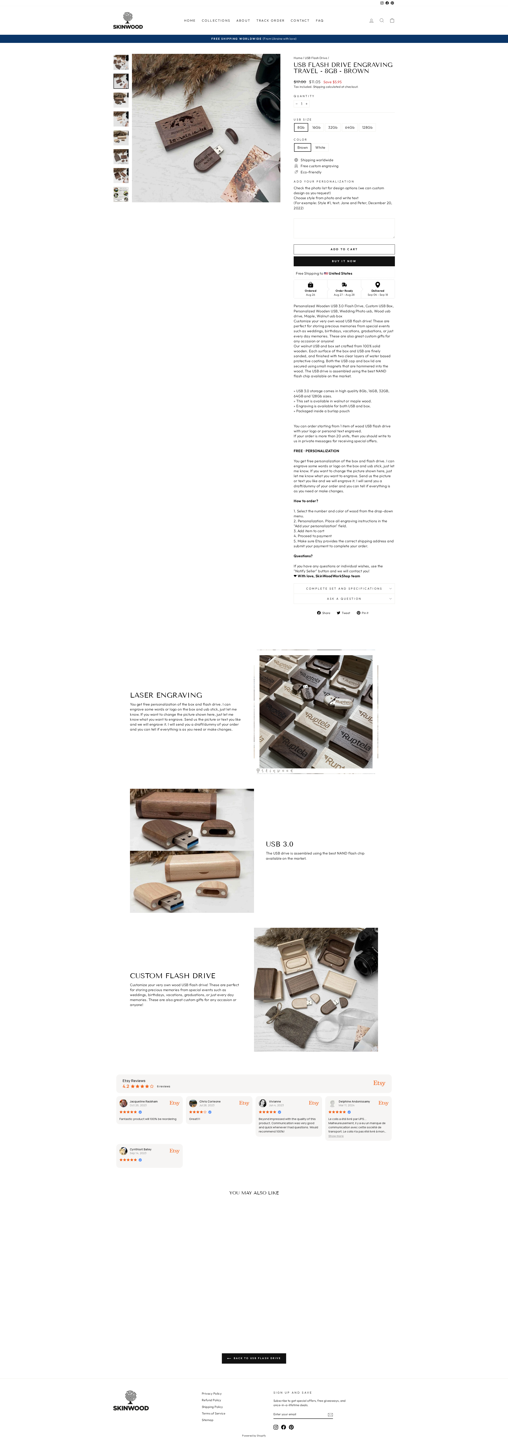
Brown (302, 147)
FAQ (320, 20)
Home (298, 58)
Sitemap (207, 1420)
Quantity (304, 96)
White (320, 147)
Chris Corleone (210, 1101)
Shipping (319, 87)
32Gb (333, 127)
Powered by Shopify (254, 1435)
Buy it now (344, 261)
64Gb (350, 127)
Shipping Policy (212, 1407)
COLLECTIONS (216, 20)
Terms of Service (213, 1413)
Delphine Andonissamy (354, 1101)
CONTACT (300, 20)
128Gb (367, 127)
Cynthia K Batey (141, 1149)
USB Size (303, 119)
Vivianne (275, 1101)
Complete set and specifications (344, 588)
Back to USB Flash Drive (257, 1358)
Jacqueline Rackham (144, 1101)
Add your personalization (324, 181)
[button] (336, 1136)
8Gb (301, 127)
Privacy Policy (212, 1393)
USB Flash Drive (316, 58)
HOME (190, 20)
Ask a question (344, 598)
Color (301, 139)
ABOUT (243, 20)
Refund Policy (211, 1400)
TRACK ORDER (270, 20)
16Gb (316, 127)
